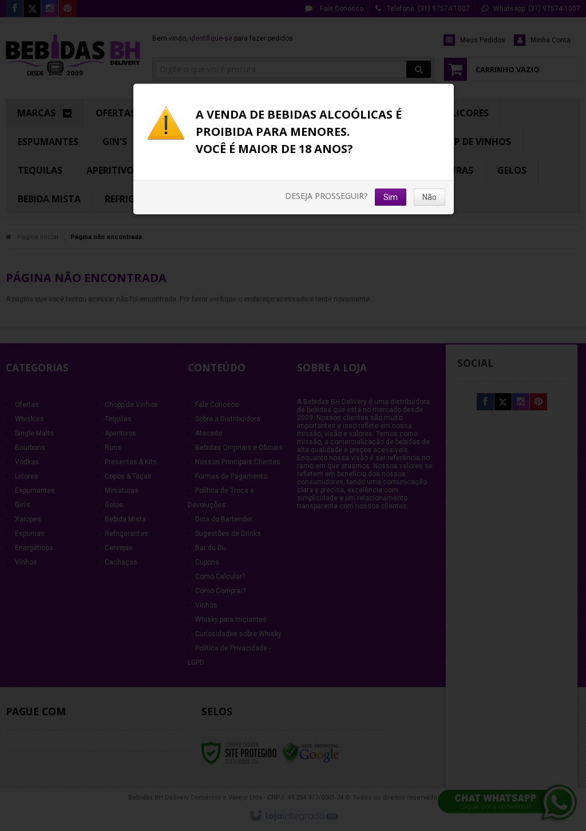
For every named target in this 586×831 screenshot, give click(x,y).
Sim (390, 197)
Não (429, 197)
